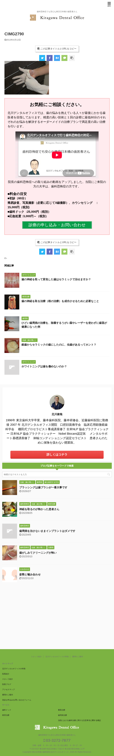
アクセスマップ (8, 689)
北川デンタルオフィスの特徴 (57, 657)
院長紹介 (5, 674)
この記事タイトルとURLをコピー (58, 48)
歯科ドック (6, 710)
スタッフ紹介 (36, 657)
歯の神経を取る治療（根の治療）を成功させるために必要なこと (60, 301)
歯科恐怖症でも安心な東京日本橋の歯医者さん (57, 735)
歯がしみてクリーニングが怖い (38, 552)
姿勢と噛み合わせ (30, 574)
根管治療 (5, 715)
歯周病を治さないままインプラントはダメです (47, 530)
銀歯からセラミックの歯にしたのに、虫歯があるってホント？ (59, 344)
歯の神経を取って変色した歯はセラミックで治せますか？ (56, 279)
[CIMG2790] (57, 58)
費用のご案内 (77, 657)
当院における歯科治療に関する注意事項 (74, 720)
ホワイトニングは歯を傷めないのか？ (44, 366)
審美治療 (61, 710)
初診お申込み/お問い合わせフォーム (16, 700)
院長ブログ (6, 684)
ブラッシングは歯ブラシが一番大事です (43, 487)
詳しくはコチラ (57, 454)
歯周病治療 (62, 715)
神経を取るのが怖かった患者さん (39, 509)
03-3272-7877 (58, 740)
